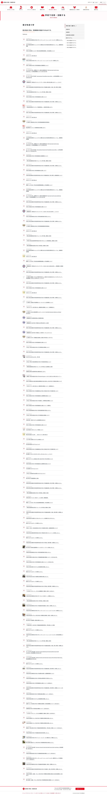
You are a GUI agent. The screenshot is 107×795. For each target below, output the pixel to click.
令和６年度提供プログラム (71, 45)
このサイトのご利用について (40, 793)
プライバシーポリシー (30, 793)
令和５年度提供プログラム (71, 47)
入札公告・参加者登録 (50, 793)
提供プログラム (69, 38)
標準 (93, 2)
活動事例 (68, 32)
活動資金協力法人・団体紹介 (74, 9)
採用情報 (63, 9)
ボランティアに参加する (31, 9)
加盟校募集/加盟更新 (70, 35)
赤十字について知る (10, 9)
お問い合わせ (57, 793)
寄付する (21, 9)
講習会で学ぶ (42, 9)
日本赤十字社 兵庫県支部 (8, 2)
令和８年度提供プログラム (71, 40)
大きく (96, 2)
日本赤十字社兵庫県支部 (30, 788)
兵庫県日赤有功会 (86, 9)
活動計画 (68, 29)
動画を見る (96, 9)
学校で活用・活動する (53, 9)
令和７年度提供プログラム (71, 42)
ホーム (24, 793)
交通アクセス (79, 789)
